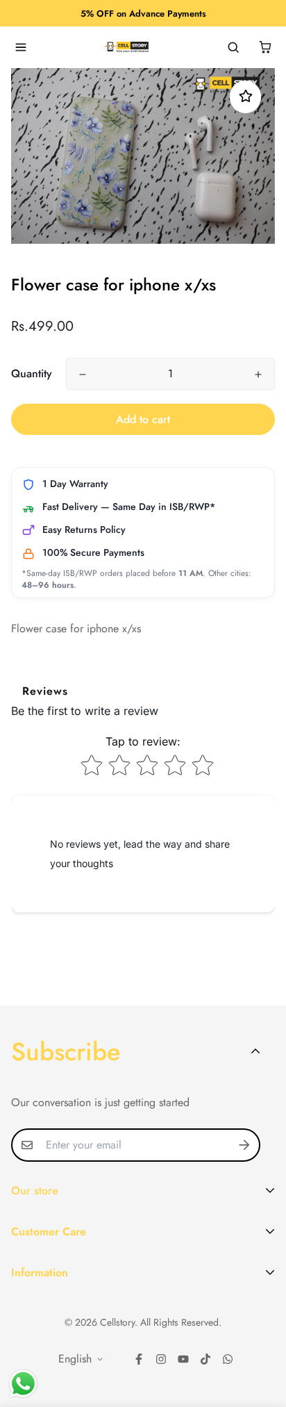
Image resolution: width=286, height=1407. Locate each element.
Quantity (31, 373)
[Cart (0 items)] (265, 47)
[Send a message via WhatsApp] (23, 1383)
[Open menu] (21, 47)
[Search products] (233, 47)
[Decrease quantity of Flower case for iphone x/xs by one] (83, 374)
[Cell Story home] (127, 47)
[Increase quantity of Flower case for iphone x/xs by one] (258, 374)
